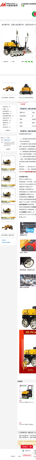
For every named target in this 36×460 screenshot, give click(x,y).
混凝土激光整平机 (5, 203)
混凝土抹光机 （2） (7, 118)
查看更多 (8, 130)
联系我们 (20, 456)
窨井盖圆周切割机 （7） (8, 116)
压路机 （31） (6, 109)
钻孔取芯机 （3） (7, 127)
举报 (13, 61)
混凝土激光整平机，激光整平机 (8, 219)
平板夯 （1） (6, 125)
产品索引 (4, 240)
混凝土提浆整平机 (24, 437)
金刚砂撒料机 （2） (7, 111)
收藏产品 (6, 61)
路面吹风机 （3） (7, 122)
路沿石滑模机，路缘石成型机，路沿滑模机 (11, 235)
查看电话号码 (7, 140)
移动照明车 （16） (7, 120)
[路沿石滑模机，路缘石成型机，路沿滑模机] (8, 227)
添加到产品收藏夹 (6, 242)
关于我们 (13, 456)
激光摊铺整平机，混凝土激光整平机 (9, 170)
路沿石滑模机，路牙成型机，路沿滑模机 (11, 97)
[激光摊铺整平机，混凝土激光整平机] (8, 162)
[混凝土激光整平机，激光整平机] (8, 211)
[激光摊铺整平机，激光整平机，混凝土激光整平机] (8, 179)
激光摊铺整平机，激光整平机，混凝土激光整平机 (12, 186)
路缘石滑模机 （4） (7, 113)
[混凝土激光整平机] (8, 195)
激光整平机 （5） (7, 107)
